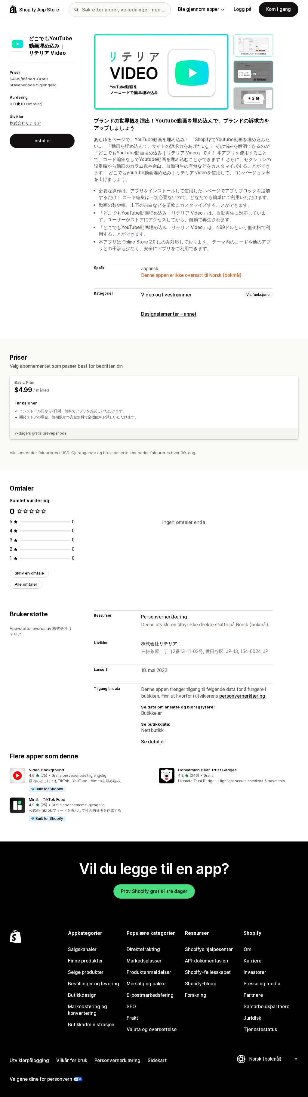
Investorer (255, 972)
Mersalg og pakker (147, 984)
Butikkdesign (82, 995)
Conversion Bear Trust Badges (207, 769)
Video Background (46, 769)
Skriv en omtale (29, 573)
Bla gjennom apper (198, 9)
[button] (79, 780)
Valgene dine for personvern (41, 1079)
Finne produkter (85, 961)
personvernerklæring (242, 696)
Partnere (253, 995)
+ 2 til (253, 98)
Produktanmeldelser (149, 972)
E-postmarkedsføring (150, 995)
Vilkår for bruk (71, 1060)
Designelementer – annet (168, 314)
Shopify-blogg (201, 984)
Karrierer (253, 961)
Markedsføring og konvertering (87, 1010)
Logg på (242, 9)
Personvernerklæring (164, 617)
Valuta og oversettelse (152, 1029)
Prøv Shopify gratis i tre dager (154, 891)
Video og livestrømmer (166, 295)
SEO (131, 1006)
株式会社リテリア (25, 123)
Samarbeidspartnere (266, 1006)
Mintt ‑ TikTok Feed (47, 799)
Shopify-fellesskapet (208, 972)
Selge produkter (85, 972)
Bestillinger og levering (93, 984)
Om (247, 949)
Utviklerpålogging (29, 1060)
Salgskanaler (82, 949)
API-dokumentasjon (206, 961)
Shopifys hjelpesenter (209, 949)
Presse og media (262, 984)
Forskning (195, 995)
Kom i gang (278, 9)
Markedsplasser (144, 961)
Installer (42, 141)
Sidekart (157, 1060)
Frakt (132, 1018)
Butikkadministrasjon (91, 1024)
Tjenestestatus (260, 1029)
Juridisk (252, 1018)
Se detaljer (153, 742)
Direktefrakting (143, 949)
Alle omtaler (26, 584)
